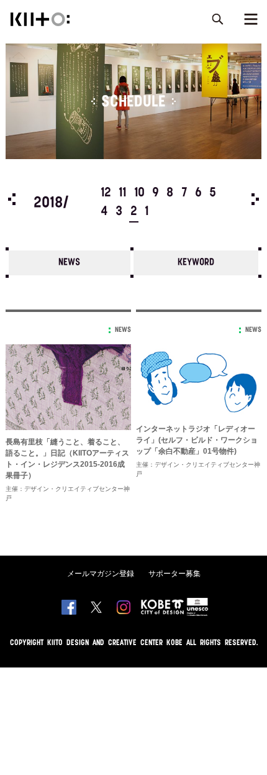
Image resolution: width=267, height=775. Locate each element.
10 (139, 193)
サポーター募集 (174, 573)
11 (122, 193)
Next (255, 199)
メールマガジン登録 (100, 573)
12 (106, 193)
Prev (12, 199)
